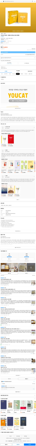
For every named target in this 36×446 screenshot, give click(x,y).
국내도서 (2, 205)
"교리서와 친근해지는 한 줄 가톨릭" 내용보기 (18, 301)
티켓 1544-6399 (14, 438)
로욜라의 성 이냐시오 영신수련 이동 (10, 406)
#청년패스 (2, 79)
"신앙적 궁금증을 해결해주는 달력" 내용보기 (18, 282)
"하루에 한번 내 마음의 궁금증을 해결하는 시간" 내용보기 (18, 291)
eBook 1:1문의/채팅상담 (26, 438)
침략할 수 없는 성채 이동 (11, 191)
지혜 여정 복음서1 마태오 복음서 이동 (4, 424)
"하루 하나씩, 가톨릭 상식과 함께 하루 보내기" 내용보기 (18, 311)
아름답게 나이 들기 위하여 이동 (17, 166)
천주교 (7, 205)
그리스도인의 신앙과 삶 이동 (4, 406)
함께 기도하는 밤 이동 (4, 191)
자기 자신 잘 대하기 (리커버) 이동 (4, 166)
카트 (35, 1)
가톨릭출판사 (2, 39)
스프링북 (7, 212)
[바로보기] (13, 267)
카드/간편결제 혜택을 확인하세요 (29, 54)
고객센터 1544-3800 (9, 438)
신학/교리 (10, 205)
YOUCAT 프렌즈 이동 (4, 141)
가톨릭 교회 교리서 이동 (30, 406)
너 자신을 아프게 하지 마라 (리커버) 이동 (11, 166)
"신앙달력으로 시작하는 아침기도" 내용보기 (18, 360)
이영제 (9, 38)
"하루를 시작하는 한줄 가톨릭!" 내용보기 (18, 321)
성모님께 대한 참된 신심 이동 (17, 406)
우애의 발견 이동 (31, 167)
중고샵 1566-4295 (19, 438)
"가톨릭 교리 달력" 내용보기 (18, 350)
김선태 (7, 38)
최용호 (11, 38)
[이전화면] (1, 1)
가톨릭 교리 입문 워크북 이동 (17, 423)
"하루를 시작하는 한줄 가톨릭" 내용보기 (18, 341)
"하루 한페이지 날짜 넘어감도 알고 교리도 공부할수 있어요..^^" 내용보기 (18, 331)
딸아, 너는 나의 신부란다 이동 (23, 406)
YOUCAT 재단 (3, 38)
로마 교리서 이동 (23, 423)
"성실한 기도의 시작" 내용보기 (18, 370)
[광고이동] (32, 1)
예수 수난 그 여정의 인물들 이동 (24, 167)
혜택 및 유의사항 (9, 260)
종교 (4, 205)
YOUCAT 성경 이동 (11, 141)
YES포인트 (2, 48)
